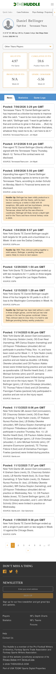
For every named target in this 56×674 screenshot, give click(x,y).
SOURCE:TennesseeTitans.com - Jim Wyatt (20, 134)
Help (5, 633)
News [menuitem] (9, 97)
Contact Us (8, 637)
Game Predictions (23, 12)
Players (6, 615)
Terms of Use (28, 659)
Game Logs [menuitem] (40, 97)
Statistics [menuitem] (23, 97)
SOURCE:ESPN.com (11, 244)
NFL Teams (35, 620)
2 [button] (18, 545)
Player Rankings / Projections (42, 12)
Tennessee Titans (38, 25)
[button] (52, 4)
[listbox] (28, 46)
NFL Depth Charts (38, 615)
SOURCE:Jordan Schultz (13, 192)
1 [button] (12, 545)
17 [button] (49, 545)
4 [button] (29, 545)
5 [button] (34, 545)
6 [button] (40, 545)
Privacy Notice (10, 659)
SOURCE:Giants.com (11, 398)
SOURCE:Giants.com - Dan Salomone (18, 510)
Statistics (7, 620)
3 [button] (23, 545)
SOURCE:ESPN (9, 281)
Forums (33, 624)
